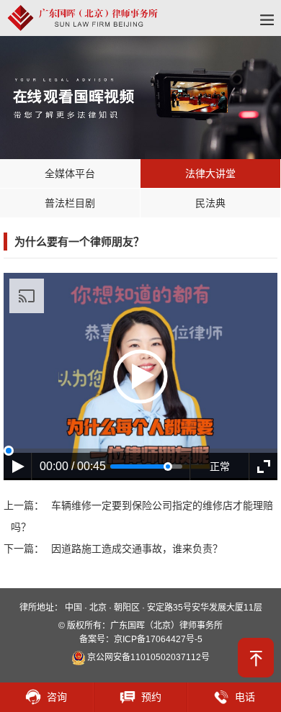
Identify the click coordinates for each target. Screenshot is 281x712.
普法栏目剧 (70, 203)
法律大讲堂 (210, 173)
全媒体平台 (70, 173)
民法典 (210, 203)
